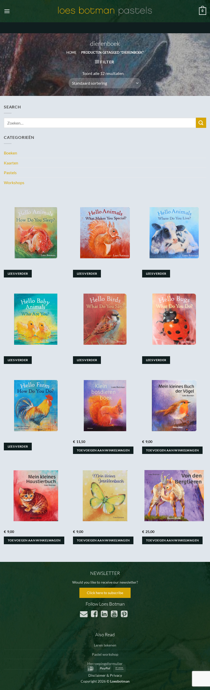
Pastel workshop (105, 654)
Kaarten (11, 162)
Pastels (10, 172)
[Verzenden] (201, 123)
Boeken (10, 152)
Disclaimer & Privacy (105, 675)
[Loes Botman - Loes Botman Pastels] (105, 11)
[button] (7, 11)
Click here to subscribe (105, 593)
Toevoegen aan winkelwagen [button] (103, 450)
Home (71, 52)
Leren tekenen (105, 645)
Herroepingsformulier (105, 663)
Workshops (14, 182)
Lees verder (18, 273)
